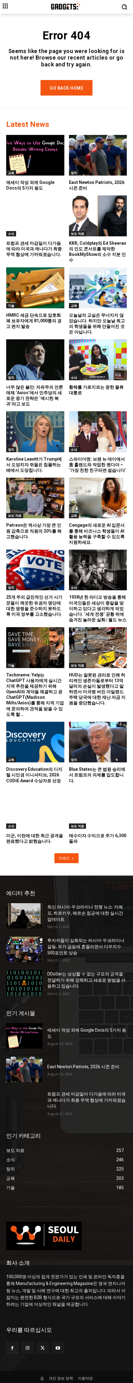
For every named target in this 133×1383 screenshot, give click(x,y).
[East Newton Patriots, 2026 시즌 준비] (98, 155)
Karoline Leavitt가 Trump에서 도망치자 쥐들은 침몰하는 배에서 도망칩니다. (34, 465)
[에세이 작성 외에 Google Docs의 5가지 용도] (35, 155)
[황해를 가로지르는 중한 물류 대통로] (98, 359)
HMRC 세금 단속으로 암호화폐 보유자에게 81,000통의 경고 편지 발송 (34, 321)
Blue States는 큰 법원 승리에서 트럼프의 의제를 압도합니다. (97, 775)
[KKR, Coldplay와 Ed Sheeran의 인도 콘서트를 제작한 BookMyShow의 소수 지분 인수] (98, 215)
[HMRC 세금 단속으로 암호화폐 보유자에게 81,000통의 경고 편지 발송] (35, 287)
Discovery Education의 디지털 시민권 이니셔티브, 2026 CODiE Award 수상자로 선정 (34, 775)
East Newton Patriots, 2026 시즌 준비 (83, 1066)
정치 (74, 173)
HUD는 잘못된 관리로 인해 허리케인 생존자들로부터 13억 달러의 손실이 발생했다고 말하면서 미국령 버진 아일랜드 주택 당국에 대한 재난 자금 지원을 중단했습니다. (97, 689)
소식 (11, 233)
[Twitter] (42, 1348)
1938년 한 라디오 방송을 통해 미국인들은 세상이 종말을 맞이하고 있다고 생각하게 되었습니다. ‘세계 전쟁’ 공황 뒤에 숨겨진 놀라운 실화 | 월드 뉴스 (98, 608)
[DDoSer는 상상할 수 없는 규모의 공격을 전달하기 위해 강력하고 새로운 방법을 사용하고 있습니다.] (24, 983)
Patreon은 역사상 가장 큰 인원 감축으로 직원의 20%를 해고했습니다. (34, 531)
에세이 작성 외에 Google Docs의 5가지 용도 (30, 185)
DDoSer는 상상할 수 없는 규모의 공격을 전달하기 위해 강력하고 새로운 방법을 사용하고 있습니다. (86, 979)
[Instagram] (27, 1348)
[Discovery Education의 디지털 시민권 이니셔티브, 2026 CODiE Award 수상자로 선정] (35, 742)
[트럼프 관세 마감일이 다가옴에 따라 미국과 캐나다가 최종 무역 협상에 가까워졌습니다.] (35, 215)
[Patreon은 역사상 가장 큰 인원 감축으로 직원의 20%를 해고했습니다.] (35, 498)
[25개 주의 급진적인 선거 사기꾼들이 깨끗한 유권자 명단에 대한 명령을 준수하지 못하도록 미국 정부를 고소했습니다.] (35, 570)
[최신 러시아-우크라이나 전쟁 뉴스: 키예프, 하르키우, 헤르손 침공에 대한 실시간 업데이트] (24, 916)
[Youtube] (58, 1348)
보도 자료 (77, 233)
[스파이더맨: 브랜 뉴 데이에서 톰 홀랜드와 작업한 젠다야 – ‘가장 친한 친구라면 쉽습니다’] (98, 431)
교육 (11, 173)
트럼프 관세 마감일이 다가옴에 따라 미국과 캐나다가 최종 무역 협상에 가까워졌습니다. (34, 249)
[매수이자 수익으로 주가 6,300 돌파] (98, 808)
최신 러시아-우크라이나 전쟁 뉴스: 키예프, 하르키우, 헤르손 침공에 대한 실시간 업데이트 (85, 912)
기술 (11, 305)
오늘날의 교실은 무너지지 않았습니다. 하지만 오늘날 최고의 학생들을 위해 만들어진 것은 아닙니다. (97, 324)
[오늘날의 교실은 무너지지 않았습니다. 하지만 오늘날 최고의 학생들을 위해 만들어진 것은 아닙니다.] (98, 287)
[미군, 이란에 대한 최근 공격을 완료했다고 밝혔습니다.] (35, 808)
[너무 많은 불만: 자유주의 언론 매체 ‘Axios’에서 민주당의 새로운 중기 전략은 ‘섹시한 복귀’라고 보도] (35, 359)
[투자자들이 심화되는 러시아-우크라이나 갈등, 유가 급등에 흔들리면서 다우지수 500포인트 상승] (24, 949)
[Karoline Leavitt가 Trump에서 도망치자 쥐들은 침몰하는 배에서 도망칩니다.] (35, 431)
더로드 (64, 858)
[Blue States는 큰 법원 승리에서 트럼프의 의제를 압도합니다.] (98, 742)
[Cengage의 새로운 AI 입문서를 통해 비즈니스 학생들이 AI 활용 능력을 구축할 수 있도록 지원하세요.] (98, 498)
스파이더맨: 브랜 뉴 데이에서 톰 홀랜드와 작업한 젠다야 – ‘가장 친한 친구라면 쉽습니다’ (97, 465)
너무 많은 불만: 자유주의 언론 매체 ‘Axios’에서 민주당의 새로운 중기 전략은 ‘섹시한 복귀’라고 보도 (34, 396)
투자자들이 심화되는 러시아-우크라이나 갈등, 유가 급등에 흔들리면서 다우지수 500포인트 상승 (85, 946)
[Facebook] (12, 1348)
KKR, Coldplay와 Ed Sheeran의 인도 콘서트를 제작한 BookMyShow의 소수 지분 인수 (97, 252)
